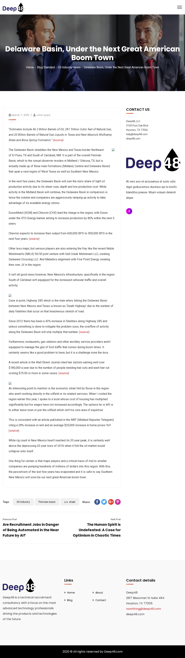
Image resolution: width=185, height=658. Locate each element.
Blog (69, 600)
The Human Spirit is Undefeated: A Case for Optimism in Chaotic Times (97, 530)
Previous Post (10, 519)
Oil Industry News (69, 67)
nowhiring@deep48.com (143, 609)
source (34, 238)
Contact (100, 600)
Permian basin (47, 502)
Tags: (6, 502)
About (99, 592)
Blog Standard (46, 67)
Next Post (116, 519)
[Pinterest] (118, 502)
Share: (86, 502)
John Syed (43, 115)
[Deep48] (13, 7)
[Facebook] (97, 502)
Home (30, 67)
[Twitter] (104, 502)
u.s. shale (69, 502)
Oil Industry (23, 502)
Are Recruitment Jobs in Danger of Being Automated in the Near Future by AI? (31, 530)
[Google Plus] (111, 502)
